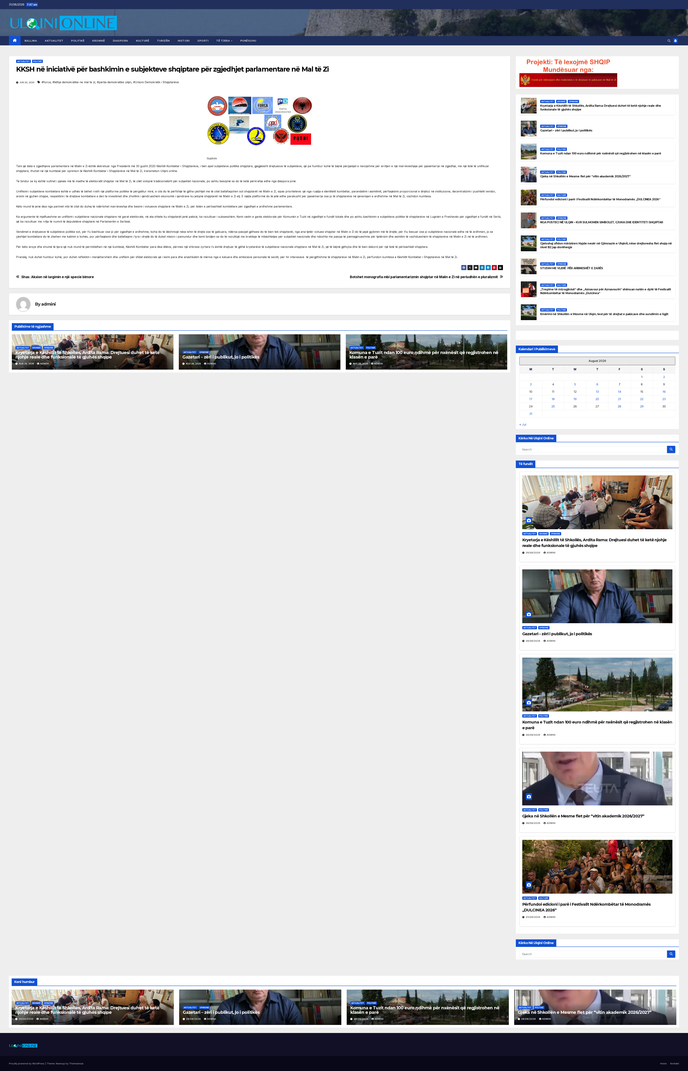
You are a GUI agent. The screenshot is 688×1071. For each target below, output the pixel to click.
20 (597, 399)
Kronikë (98, 40)
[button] (669, 41)
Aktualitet (54, 40)
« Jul (522, 424)
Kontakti (674, 1063)
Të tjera (223, 40)
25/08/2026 (533, 917)
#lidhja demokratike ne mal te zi (73, 82)
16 (664, 391)
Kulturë (142, 40)
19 (575, 399)
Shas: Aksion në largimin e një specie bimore (57, 277)
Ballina (31, 40)
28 (619, 406)
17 (530, 399)
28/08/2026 (533, 641)
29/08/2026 (533, 552)
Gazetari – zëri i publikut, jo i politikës (220, 357)
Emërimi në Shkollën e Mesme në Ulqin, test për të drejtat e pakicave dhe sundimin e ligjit (604, 314)
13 (597, 391)
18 (553, 399)
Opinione (48, 348)
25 (553, 406)
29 (642, 406)
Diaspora (120, 40)
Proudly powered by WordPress (27, 1063)
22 (641, 399)
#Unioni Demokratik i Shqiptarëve (156, 82)
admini (48, 304)
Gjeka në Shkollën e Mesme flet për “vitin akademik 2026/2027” (585, 176)
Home (663, 1063)
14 (619, 391)
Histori (184, 40)
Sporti (202, 40)
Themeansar (76, 1063)
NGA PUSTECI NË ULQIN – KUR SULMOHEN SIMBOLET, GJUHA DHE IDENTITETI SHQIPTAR (601, 222)
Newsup (60, 1063)
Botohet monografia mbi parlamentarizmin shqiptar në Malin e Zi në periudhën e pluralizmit (424, 277)
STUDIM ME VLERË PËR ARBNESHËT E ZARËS (571, 268)
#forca (46, 82)
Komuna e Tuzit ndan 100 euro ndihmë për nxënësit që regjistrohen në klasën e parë (423, 355)
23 (664, 399)
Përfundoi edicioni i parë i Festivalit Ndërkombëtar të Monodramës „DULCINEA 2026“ (600, 199)
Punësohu (248, 40)
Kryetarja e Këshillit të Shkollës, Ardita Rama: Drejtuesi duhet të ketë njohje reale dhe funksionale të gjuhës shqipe (87, 355)
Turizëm (163, 40)
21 (619, 399)
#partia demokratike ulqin (114, 82)
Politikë (77, 40)
